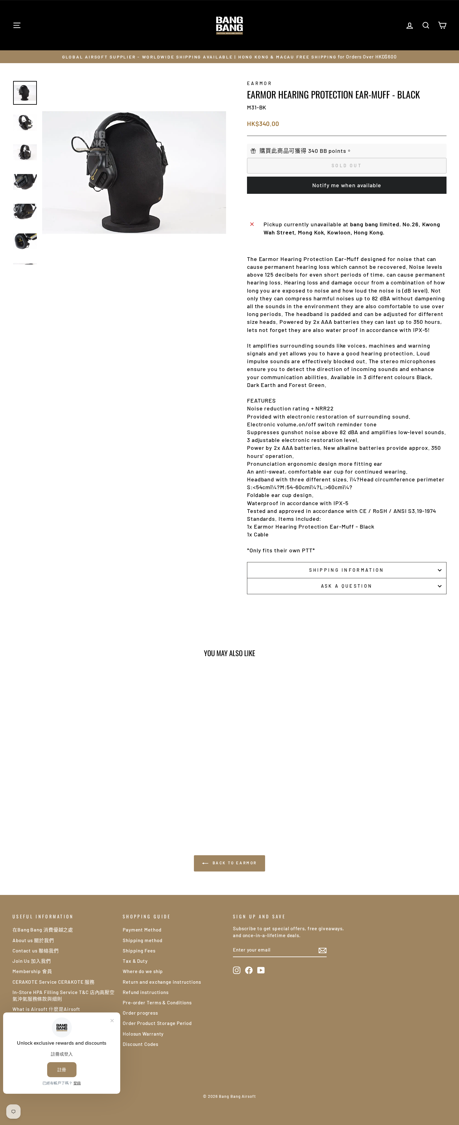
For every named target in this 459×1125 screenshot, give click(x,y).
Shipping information (346, 570)
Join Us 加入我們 (31, 961)
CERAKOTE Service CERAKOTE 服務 (53, 982)
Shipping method (142, 940)
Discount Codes (140, 1044)
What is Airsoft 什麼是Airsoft (46, 1009)
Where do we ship (143, 971)
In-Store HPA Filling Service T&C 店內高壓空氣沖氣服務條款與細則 (63, 995)
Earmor (259, 83)
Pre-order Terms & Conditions (157, 1002)
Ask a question (347, 586)
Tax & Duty (135, 961)
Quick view (64, 769)
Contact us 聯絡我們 (35, 950)
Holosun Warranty (143, 1034)
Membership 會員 (32, 971)
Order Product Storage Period (157, 1023)
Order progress (140, 1013)
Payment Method (142, 929)
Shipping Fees (139, 950)
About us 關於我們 (33, 940)
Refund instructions (146, 992)
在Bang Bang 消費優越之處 (42, 929)
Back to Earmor (234, 863)
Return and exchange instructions (162, 982)
